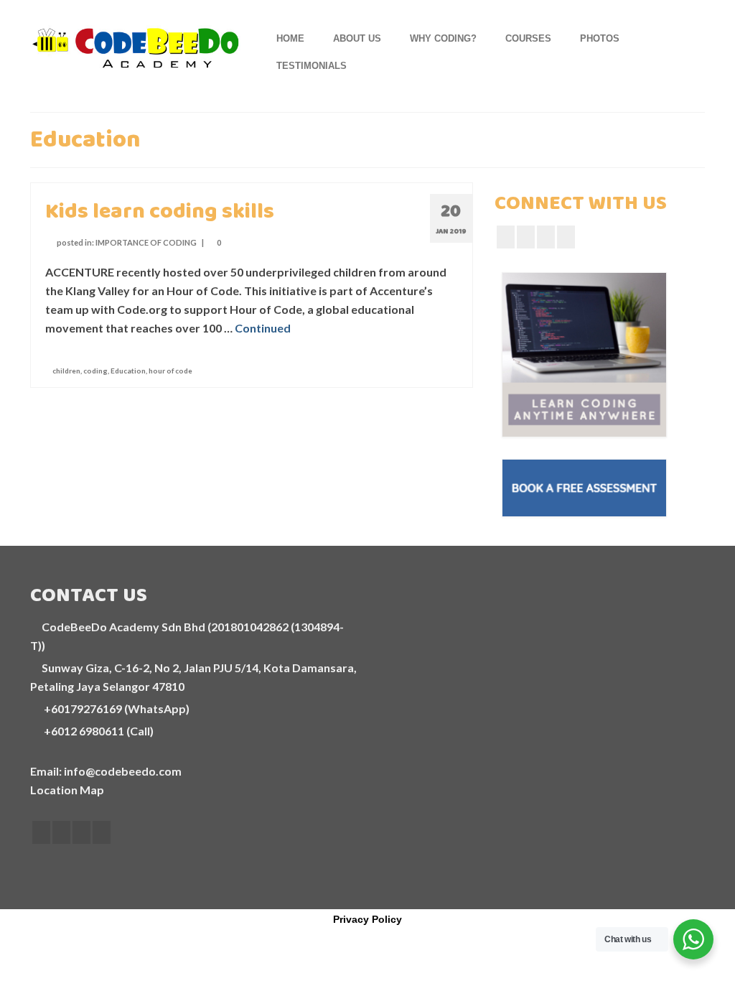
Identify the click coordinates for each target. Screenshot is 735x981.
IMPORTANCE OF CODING (146, 242)
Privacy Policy (367, 919)
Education (128, 370)
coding (95, 370)
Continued (263, 328)
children (66, 370)
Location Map (67, 789)
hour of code (170, 370)
